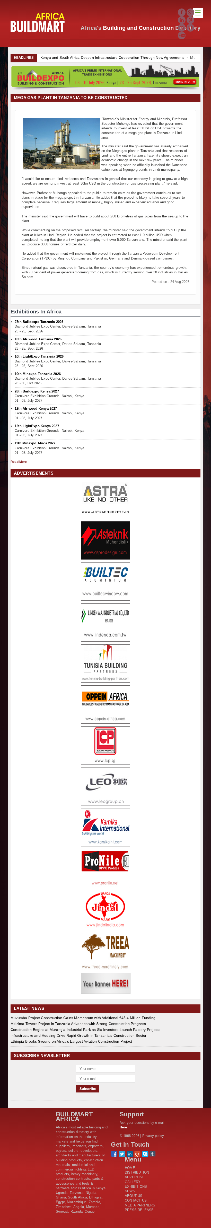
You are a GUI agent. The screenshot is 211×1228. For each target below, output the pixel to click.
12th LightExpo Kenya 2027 (37, 426)
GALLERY (132, 1182)
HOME (130, 1168)
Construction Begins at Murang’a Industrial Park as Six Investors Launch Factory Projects (85, 1030)
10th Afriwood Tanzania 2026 (38, 339)
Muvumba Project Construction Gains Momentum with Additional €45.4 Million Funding (83, 1018)
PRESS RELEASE (139, 1210)
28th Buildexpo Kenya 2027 (37, 391)
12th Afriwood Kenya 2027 (36, 408)
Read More (19, 462)
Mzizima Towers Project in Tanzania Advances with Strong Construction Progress (78, 1024)
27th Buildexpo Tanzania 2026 (39, 322)
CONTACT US (136, 1200)
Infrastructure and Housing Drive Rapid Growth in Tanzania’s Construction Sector (79, 1035)
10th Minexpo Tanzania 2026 (38, 374)
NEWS (130, 1191)
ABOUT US (134, 1196)
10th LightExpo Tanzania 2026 (39, 356)
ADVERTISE (135, 1177)
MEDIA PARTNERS (140, 1205)
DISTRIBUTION (137, 1172)
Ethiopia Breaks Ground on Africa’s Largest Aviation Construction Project (71, 1041)
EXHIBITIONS (136, 1186)
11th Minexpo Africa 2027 (35, 443)
